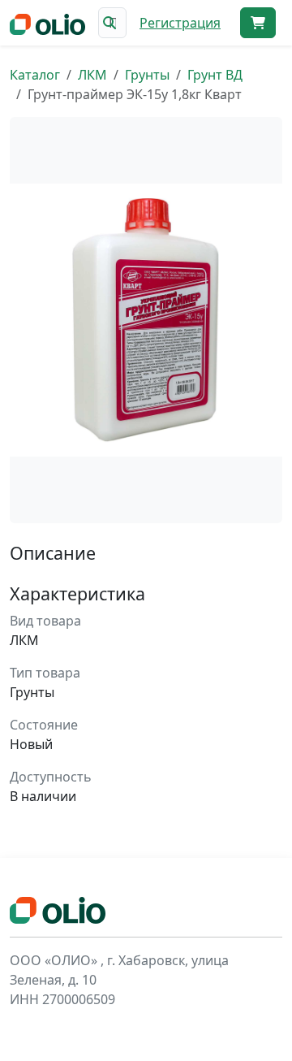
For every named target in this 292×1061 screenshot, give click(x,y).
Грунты (147, 75)
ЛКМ (92, 75)
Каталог (35, 75)
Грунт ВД (215, 75)
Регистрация (180, 23)
